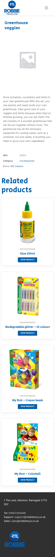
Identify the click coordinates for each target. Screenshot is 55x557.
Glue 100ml (27, 254)
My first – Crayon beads (27, 400)
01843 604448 (17, 512)
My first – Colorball (27, 474)
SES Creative (16, 166)
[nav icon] (46, 8)
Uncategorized (27, 160)
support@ (20, 516)
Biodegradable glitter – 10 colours (27, 327)
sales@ (15, 520)
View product (27, 259)
